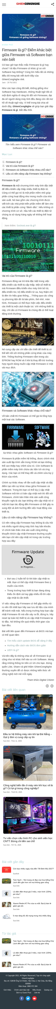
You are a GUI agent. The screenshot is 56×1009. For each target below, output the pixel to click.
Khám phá (7, 45)
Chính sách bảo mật (21, 990)
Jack (4, 83)
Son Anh (6, 741)
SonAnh (16, 874)
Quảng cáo (48, 990)
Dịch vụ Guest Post (23, 993)
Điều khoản (37, 990)
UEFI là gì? (13, 650)
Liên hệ (37, 993)
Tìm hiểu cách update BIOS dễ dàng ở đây (29, 640)
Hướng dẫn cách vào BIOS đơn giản (26, 645)
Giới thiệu (7, 990)
